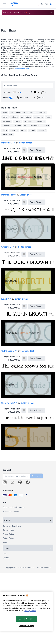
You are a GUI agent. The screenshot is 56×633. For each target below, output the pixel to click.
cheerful (17, 121)
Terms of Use (8, 530)
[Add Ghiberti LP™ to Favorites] (23, 254)
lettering (32, 113)
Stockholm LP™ (9, 402)
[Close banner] (51, 12)
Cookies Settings (26, 625)
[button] (36, 92)
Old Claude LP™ (9, 350)
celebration (40, 121)
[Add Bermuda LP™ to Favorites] (24, 150)
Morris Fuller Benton (23, 68)
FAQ (4, 554)
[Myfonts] (13, 5)
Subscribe (36, 476)
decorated (7, 121)
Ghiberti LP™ (7, 246)
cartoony (14, 117)
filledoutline (36, 126)
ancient (32, 130)
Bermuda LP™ (8, 142)
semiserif (42, 130)
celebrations (26, 117)
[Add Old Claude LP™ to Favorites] (24, 358)
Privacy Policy (8, 534)
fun (11, 113)
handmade (28, 121)
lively (5, 130)
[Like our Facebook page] (29, 482)
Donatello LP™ (8, 194)
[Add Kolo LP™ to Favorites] (24, 306)
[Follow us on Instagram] (5, 482)
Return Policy (8, 538)
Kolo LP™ (6, 298)
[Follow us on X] (13, 482)
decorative (38, 117)
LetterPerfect (25, 142)
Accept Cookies (26, 619)
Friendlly (17, 126)
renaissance (7, 135)
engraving (14, 130)
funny (48, 117)
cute (25, 126)
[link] (46, 4)
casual (46, 126)
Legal (5, 542)
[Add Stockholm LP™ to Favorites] (23, 410)
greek (23, 130)
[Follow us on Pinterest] (21, 482)
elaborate (6, 126)
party (5, 113)
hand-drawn (20, 113)
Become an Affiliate (11, 511)
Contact (6, 558)
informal (42, 113)
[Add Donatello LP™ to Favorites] (24, 202)
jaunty (5, 117)
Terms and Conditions (12, 526)
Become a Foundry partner (14, 507)
